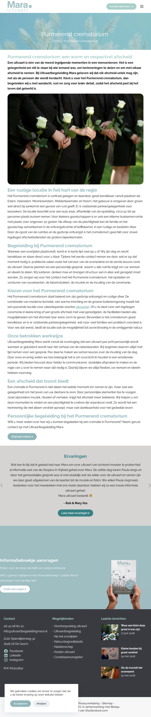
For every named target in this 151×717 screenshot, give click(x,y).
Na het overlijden (65, 636)
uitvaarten (82, 307)
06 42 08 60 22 (14, 626)
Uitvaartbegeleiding (67, 631)
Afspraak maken (21, 436)
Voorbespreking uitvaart (70, 626)
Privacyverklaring (88, 703)
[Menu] (141, 6)
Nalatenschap (63, 647)
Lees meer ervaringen (74, 513)
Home (56, 41)
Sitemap (107, 703)
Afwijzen (41, 703)
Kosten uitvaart (64, 652)
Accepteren (20, 703)
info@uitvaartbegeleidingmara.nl (25, 631)
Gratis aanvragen (14, 589)
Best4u (114, 707)
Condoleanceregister (68, 657)
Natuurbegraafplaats (68, 641)
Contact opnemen (119, 6)
